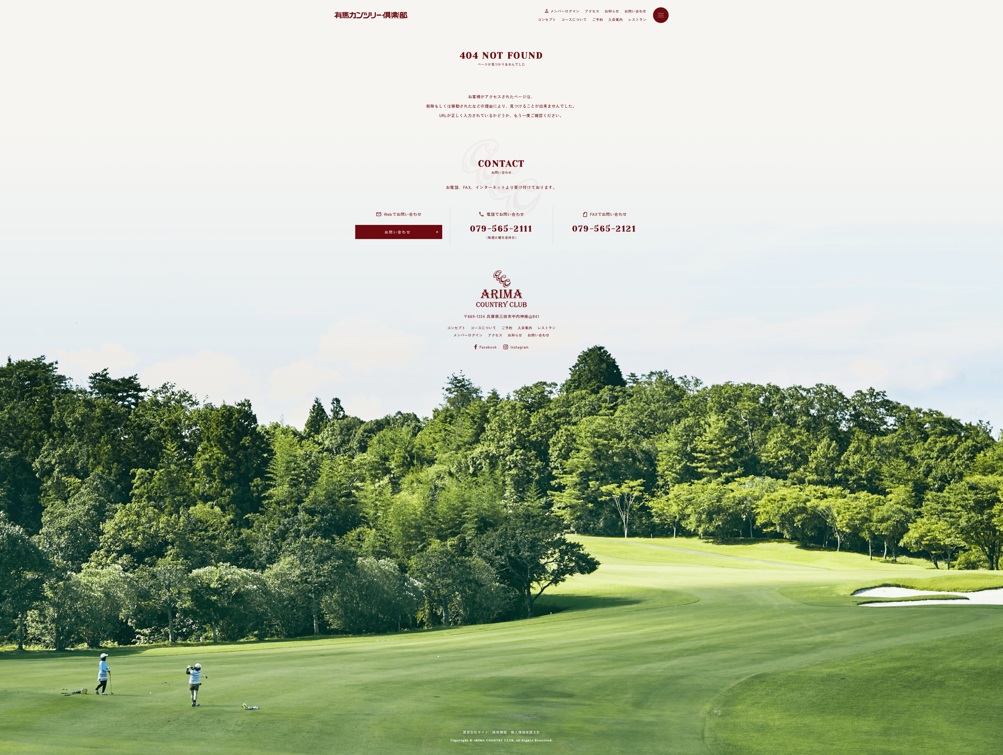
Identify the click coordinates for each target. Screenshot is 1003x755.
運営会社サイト (475, 732)
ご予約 (597, 19)
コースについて (574, 19)
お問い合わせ (635, 11)
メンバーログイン (565, 11)
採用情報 (499, 732)
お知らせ (612, 11)
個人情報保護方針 (525, 732)
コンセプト (547, 19)
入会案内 (615, 19)
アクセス (592, 11)
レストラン (637, 19)
